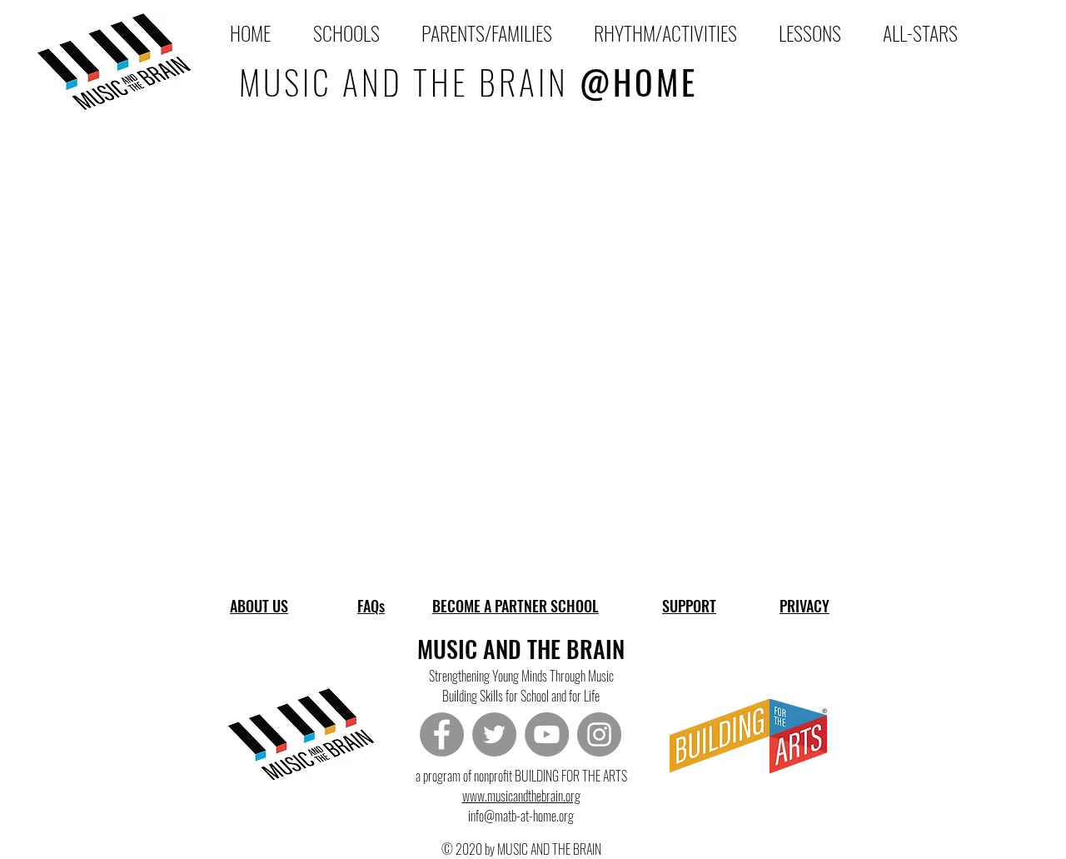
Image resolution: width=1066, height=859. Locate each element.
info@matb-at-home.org (521, 816)
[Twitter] (494, 734)
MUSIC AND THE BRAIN (468, 82)
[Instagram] (599, 734)
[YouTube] (547, 734)
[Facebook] (442, 734)
